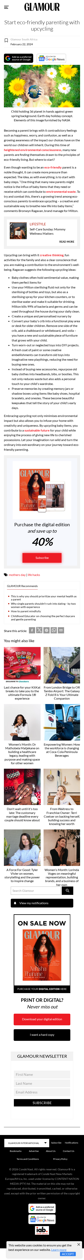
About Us (50, 1151)
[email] (61, 631)
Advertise (34, 1151)
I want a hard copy (42, 1034)
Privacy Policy (60, 1159)
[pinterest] (46, 631)
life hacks (34, 575)
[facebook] (32, 631)
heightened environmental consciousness (32, 150)
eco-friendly (53, 167)
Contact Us (68, 1151)
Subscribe (42, 557)
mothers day (17, 575)
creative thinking (51, 255)
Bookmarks (15, 1151)
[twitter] (39, 631)
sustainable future (37, 430)
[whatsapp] (54, 631)
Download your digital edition (42, 1019)
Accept (68, 1254)
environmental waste (61, 191)
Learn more (58, 1249)
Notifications (71, 1142)
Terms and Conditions (28, 1159)
